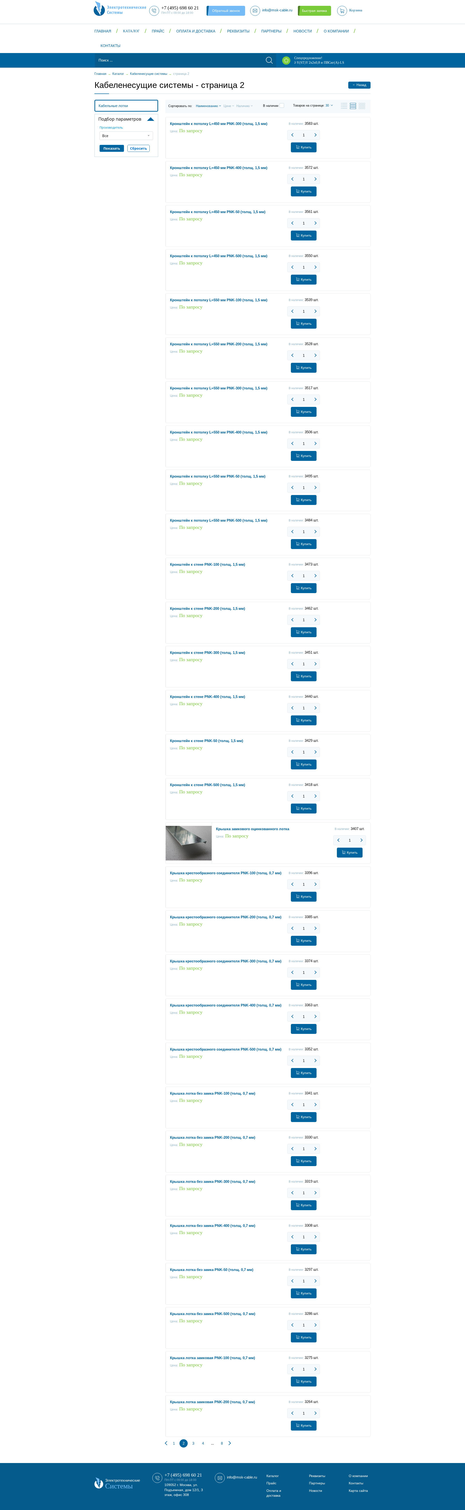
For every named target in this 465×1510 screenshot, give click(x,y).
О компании (336, 31)
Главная (102, 31)
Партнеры (271, 31)
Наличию (243, 106)
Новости (303, 31)
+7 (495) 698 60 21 (183, 1475)
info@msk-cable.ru (242, 1477)
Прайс (158, 31)
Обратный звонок (226, 11)
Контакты (110, 46)
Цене (227, 106)
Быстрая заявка (314, 11)
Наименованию (207, 106)
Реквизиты (238, 31)
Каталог (131, 31)
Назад (359, 85)
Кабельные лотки (113, 106)
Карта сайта (358, 1491)
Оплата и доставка (195, 31)
